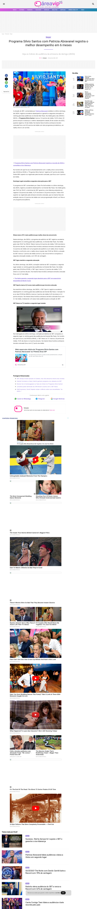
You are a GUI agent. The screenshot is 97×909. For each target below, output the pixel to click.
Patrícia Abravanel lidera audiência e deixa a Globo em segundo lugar (44, 856)
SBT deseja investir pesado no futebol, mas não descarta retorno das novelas (40, 378)
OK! (63, 892)
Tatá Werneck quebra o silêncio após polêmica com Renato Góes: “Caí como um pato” (89, 104)
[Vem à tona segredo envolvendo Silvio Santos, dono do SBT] (80, 80)
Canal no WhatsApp (24, 399)
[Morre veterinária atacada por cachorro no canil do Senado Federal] (80, 97)
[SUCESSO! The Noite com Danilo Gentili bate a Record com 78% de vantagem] (12, 872)
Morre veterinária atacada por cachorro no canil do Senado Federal (89, 95)
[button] (85, 4)
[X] (6, 79)
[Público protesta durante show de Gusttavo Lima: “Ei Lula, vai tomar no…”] (80, 88)
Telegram (41, 399)
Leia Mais (57, 892)
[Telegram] (6, 86)
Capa (3, 34)
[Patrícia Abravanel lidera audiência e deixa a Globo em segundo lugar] (12, 856)
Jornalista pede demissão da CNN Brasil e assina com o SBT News (37, 386)
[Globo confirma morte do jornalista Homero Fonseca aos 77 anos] (80, 114)
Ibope (11, 34)
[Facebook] (6, 75)
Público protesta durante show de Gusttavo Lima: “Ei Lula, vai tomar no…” (89, 86)
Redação (45, 58)
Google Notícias (58, 399)
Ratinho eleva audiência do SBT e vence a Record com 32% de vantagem (43, 887)
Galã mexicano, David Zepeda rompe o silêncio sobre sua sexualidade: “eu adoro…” (39, 390)
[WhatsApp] (6, 82)
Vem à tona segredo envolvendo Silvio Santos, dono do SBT (89, 78)
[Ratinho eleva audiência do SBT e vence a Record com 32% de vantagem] (12, 888)
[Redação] (40, 58)
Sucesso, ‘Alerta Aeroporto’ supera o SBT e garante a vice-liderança (43, 840)
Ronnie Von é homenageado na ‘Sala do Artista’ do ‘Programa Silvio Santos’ (40, 384)
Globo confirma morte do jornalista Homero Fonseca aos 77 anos (89, 112)
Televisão (7, 34)
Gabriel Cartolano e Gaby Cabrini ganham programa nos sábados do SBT (39, 381)
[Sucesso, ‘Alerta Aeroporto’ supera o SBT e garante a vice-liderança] (12, 841)
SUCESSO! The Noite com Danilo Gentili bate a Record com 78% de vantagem (45, 872)
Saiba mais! (52, 410)
